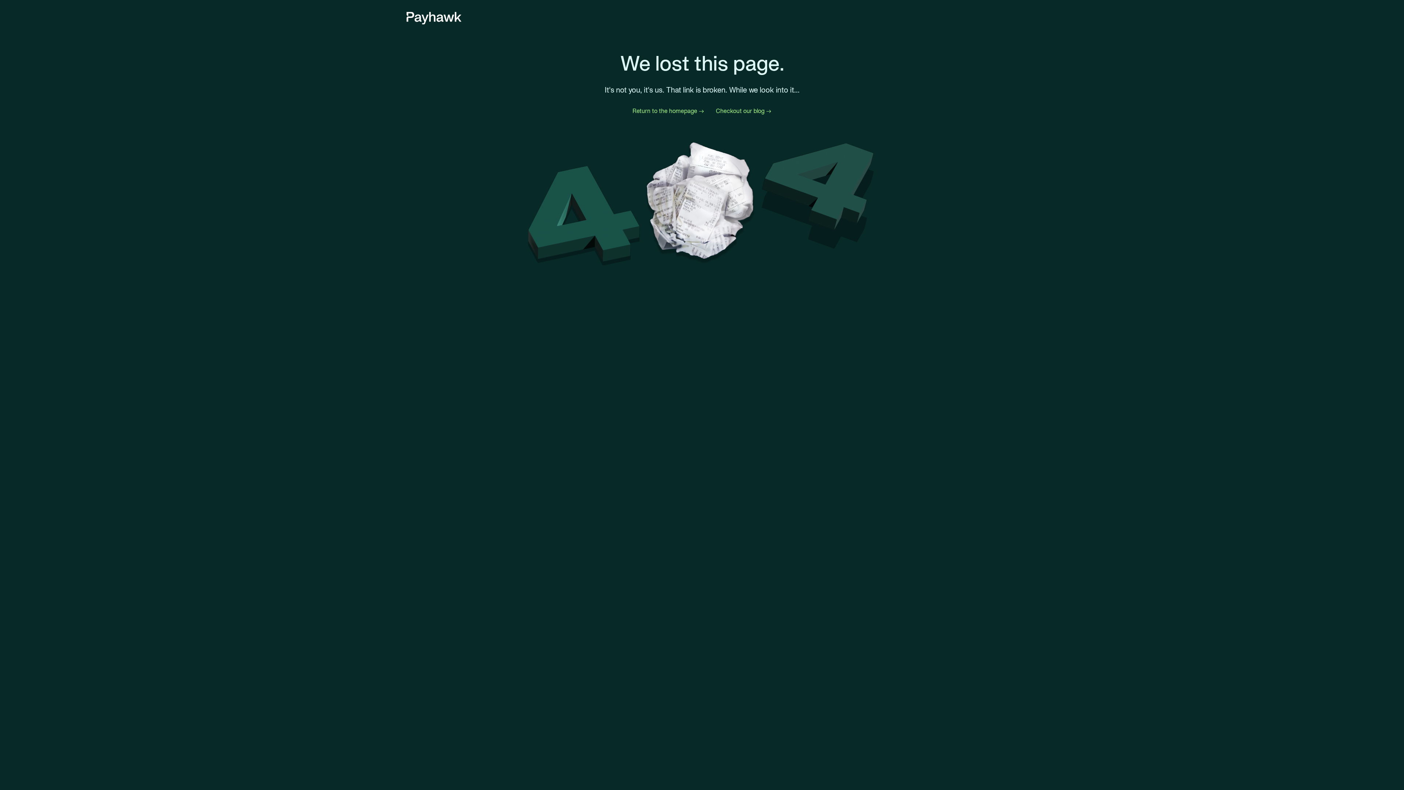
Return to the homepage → (668, 111)
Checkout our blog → (743, 111)
